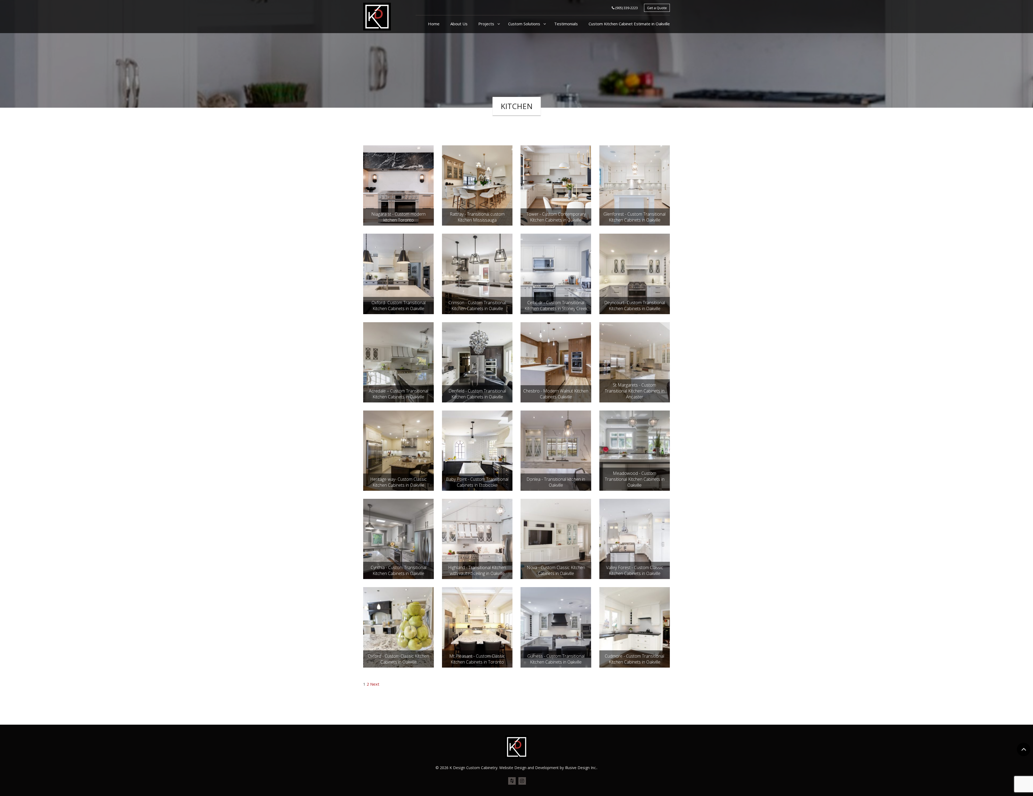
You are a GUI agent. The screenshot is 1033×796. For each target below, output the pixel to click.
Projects (486, 23)
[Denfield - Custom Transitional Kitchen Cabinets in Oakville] (477, 361)
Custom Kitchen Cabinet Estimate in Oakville (629, 23)
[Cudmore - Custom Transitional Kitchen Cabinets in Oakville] (634, 627)
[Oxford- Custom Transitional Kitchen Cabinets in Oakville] (398, 273)
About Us (459, 23)
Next (374, 684)
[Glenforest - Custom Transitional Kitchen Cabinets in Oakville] (634, 185)
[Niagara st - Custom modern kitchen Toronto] (398, 185)
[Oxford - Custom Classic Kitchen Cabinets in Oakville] (398, 627)
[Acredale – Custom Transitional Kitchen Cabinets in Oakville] (398, 361)
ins (522, 781)
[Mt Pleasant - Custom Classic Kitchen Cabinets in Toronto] (477, 627)
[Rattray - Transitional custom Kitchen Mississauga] (477, 185)
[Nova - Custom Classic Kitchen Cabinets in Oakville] (556, 538)
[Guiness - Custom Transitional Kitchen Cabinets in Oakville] (556, 627)
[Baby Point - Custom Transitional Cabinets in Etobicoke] (477, 450)
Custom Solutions (524, 23)
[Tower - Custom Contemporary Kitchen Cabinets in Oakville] (556, 185)
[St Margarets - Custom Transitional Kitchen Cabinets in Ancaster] (634, 361)
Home (434, 23)
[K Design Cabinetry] (377, 16)
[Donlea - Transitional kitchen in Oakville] (556, 450)
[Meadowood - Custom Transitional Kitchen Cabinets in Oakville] (634, 450)
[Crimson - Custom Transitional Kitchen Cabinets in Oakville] (477, 273)
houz (512, 781)
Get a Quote (657, 7)
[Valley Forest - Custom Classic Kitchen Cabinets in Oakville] (634, 538)
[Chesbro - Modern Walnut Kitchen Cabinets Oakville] (556, 361)
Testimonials (566, 23)
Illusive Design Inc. (581, 767)
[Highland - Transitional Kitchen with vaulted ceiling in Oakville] (477, 538)
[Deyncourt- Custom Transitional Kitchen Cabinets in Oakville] (634, 273)
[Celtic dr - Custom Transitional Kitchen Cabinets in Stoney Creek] (556, 273)
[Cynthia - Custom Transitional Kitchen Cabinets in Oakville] (398, 538)
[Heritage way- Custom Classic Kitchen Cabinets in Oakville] (398, 450)
